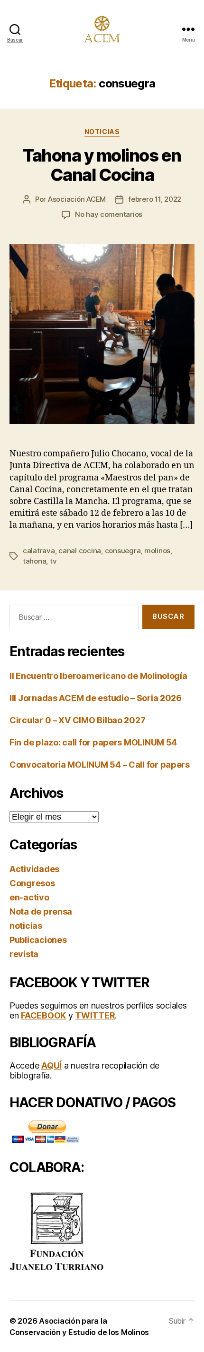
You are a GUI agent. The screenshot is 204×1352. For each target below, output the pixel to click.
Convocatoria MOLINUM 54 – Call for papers (99, 765)
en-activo (29, 897)
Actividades (34, 869)
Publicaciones (38, 940)
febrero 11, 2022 (154, 199)
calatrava (39, 550)
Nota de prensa (40, 911)
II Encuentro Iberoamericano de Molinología (98, 676)
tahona (34, 560)
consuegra (123, 550)
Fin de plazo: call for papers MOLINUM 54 (93, 742)
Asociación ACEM (77, 199)
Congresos (32, 883)
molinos (157, 550)
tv (53, 560)
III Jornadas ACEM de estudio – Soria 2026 (95, 698)
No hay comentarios (108, 214)
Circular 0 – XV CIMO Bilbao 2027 (77, 720)
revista (23, 954)
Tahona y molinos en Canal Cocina (102, 165)
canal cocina (79, 550)
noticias (102, 132)
